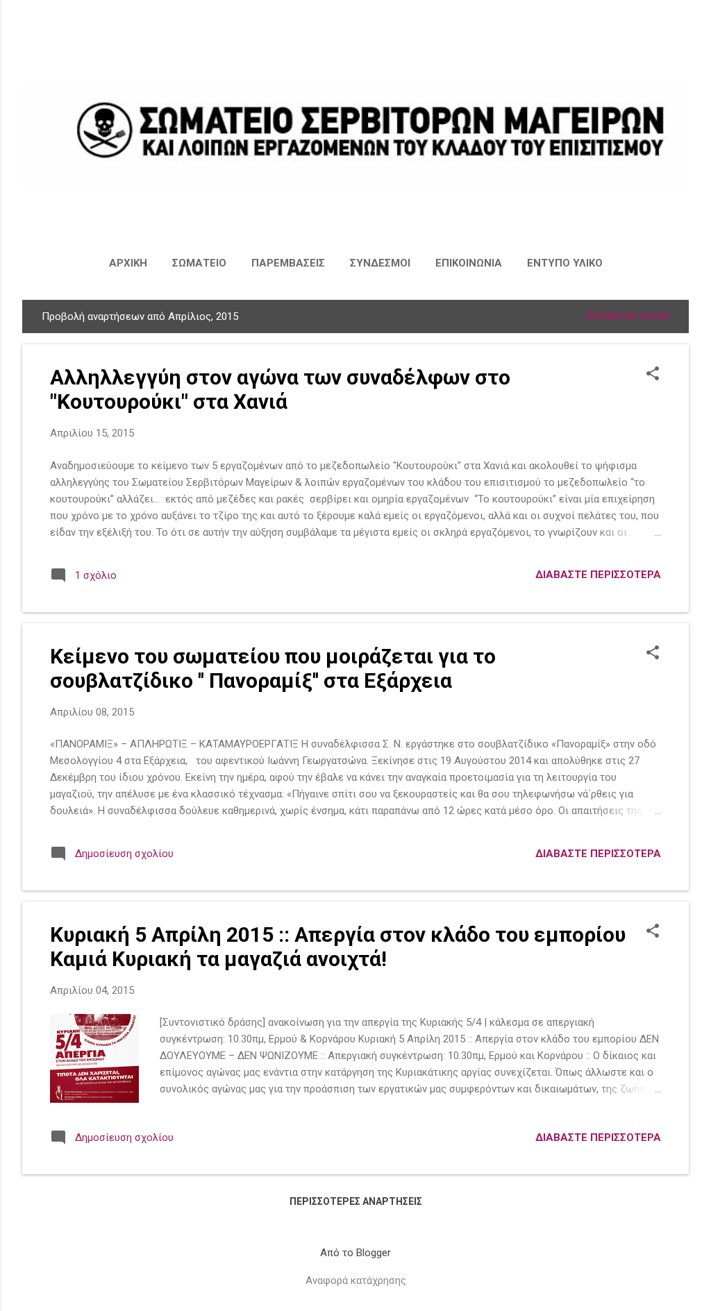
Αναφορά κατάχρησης (356, 1280)
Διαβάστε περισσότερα (598, 574)
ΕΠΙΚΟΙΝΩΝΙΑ (468, 263)
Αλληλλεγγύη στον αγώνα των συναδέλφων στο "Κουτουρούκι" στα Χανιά (280, 389)
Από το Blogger (355, 1252)
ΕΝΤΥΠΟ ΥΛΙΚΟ (565, 263)
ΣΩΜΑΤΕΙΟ (199, 263)
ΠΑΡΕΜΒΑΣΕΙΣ (288, 263)
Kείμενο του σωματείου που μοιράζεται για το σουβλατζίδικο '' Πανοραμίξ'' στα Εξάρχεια (273, 668)
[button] (652, 374)
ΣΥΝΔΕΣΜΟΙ (380, 263)
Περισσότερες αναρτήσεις (356, 1201)
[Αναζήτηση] (680, 38)
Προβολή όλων (627, 316)
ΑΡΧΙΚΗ (128, 263)
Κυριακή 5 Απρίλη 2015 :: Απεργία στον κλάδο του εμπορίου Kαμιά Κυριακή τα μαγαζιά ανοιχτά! (338, 946)
